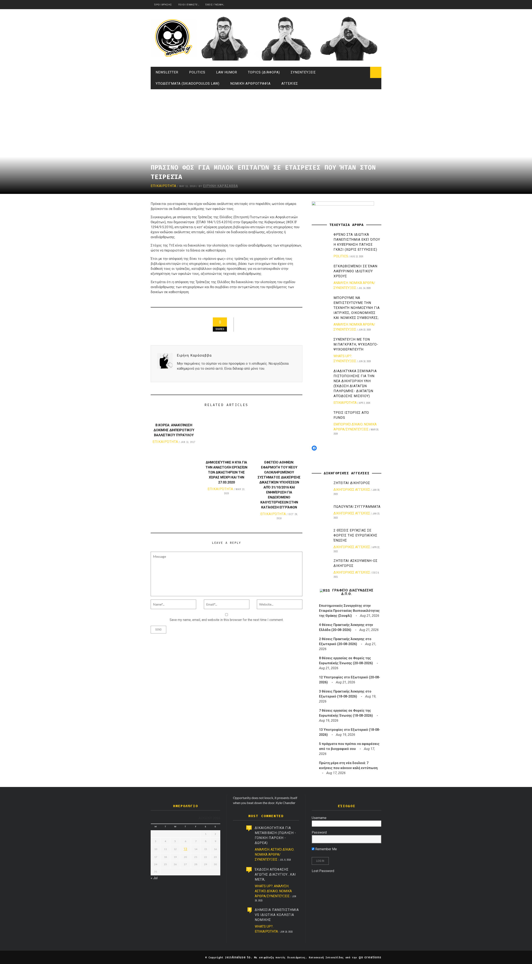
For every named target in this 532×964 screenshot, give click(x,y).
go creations (370, 957)
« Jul (154, 878)
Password (319, 832)
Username (319, 818)
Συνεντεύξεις (303, 72)
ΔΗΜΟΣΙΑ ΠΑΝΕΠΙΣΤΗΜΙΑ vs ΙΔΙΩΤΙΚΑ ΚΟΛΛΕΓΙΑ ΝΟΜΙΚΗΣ (277, 915)
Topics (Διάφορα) (264, 72)
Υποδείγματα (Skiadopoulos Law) (187, 83)
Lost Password (323, 871)
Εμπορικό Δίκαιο (348, 424)
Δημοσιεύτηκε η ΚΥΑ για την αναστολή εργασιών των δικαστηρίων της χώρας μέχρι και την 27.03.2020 (226, 472)
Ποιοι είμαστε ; (189, 5)
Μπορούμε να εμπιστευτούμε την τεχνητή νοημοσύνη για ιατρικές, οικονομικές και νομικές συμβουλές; (357, 308)
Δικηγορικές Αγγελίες (352, 490)
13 (185, 849)
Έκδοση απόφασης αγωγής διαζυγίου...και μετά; (275, 874)
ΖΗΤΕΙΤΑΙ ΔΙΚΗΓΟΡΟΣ (352, 483)
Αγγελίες (289, 83)
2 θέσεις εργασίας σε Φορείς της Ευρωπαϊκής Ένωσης (355, 535)
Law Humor (226, 72)
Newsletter (167, 72)
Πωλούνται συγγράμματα (357, 507)
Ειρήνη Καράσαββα (220, 186)
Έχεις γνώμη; (215, 5)
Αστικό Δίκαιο (282, 849)
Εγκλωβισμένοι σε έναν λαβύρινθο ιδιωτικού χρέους (355, 271)
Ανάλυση (341, 283)
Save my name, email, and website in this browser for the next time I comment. (226, 620)
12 (249, 827)
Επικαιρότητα (163, 186)
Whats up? (342, 356)
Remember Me (325, 849)
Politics (197, 72)
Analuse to (241, 957)
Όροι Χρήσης (163, 5)
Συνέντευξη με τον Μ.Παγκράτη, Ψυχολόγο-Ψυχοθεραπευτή (356, 344)
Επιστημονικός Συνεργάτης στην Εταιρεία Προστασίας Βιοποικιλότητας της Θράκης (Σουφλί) (349, 611)
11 (249, 869)
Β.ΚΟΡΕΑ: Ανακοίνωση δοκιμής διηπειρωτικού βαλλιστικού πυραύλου (174, 430)
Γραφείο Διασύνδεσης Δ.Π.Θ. (352, 592)
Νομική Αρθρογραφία (250, 83)
